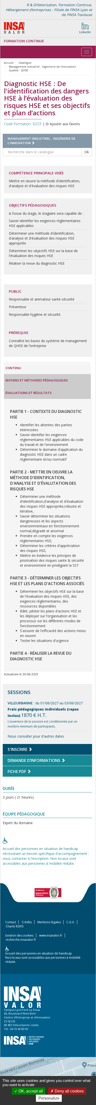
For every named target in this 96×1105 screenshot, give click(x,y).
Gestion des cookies (19, 935)
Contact (10, 922)
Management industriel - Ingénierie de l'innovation (42, 66)
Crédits (27, 922)
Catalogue (25, 62)
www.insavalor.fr (50, 935)
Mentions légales (49, 922)
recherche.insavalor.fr (21, 940)
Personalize (48, 1098)
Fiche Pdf (17, 771)
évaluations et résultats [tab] (28, 393)
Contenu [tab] (13, 368)
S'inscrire (18, 749)
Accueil (9, 62)
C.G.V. (70, 922)
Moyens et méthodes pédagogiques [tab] (36, 380)
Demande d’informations (34, 760)
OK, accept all (30, 1091)
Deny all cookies (69, 1091)
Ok (86, 152)
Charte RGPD (15, 926)
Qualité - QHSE (18, 70)
